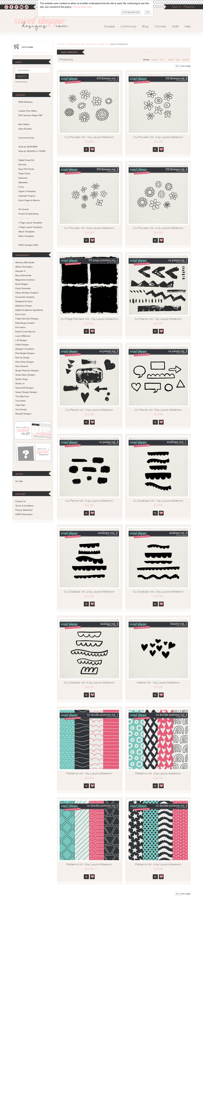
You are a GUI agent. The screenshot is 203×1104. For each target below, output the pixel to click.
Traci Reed (20, 401)
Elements (22, 178)
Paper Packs (24, 173)
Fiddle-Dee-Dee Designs (26, 318)
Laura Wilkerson (23, 336)
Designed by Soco (23, 301)
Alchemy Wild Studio (24, 262)
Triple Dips (20, 405)
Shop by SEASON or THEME (32, 151)
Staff (175, 26)
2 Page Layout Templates (30, 227)
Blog (145, 26)
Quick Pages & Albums (29, 200)
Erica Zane (20, 314)
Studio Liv (20, 383)
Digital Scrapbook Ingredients (29, 310)
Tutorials (160, 26)
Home (60, 44)
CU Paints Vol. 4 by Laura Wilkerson (89, 501)
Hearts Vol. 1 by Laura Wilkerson (158, 683)
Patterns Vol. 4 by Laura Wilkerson (158, 864)
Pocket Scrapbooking (28, 214)
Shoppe (109, 26)
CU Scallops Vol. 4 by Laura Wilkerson (89, 683)
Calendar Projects (26, 196)
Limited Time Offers (27, 111)
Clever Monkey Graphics (26, 292)
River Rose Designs (24, 362)
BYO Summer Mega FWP (30, 115)
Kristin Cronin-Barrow (25, 331)
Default (171, 60)
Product (155, 60)
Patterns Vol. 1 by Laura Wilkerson (89, 774)
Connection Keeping (24, 297)
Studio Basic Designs (25, 375)
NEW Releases (25, 102)
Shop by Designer (97, 44)
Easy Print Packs (26, 169)
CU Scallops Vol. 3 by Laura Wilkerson (158, 592)
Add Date (185, 60)
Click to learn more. (82, 7)
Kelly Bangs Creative (25, 323)
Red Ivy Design (22, 357)
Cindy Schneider (23, 288)
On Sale (19, 481)
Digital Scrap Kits (26, 160)
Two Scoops (21, 409)
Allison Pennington (24, 267)
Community (128, 26)
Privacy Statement (23, 510)
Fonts (21, 187)
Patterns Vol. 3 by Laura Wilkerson (89, 864)
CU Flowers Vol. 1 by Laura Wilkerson (89, 137)
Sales (178, 60)
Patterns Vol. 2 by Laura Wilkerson (158, 774)
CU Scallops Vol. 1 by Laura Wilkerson (158, 501)
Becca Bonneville (23, 275)
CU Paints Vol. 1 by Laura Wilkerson (158, 319)
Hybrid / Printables (27, 191)
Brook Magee (21, 284)
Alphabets (23, 182)
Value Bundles (25, 129)
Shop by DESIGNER (27, 146)
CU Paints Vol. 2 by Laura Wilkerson (89, 410)
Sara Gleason (21, 366)
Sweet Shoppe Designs (26, 392)
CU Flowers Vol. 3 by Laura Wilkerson (89, 228)
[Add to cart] (86, 149)
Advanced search (21, 82)
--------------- (24, 106)
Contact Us (20, 501)
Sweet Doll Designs (24, 388)
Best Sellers (24, 124)
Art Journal (23, 209)
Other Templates (26, 236)
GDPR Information (24, 514)
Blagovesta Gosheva (25, 280)
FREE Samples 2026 (28, 245)
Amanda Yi (20, 271)
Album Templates (26, 231)
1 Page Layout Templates (30, 222)
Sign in (176, 7)
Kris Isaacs (20, 327)
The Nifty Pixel (22, 396)
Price (162, 60)
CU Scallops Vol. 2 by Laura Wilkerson (89, 592)
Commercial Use (75, 44)
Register (189, 7)
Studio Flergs (21, 379)
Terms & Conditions (24, 505)
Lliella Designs (22, 344)
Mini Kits (22, 164)
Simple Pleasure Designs (27, 370)
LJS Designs (21, 340)
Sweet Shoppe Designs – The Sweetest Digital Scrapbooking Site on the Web (43, 23)
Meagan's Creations (24, 349)
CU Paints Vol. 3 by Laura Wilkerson (158, 410)
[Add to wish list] (92, 149)
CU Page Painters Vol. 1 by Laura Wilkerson (89, 319)
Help (187, 26)
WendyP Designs (23, 414)
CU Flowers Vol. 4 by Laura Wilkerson (158, 228)
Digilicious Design (23, 305)
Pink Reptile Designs (25, 353)
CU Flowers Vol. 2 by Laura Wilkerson (158, 137)
